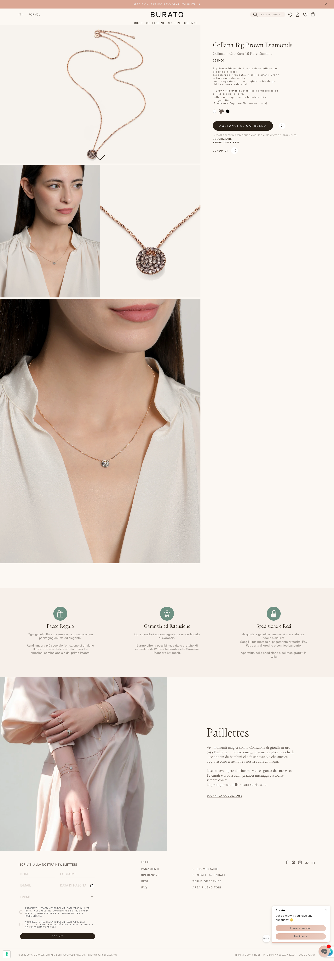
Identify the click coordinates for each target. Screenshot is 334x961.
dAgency (112, 954)
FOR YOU (35, 14)
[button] (282, 126)
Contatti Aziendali (209, 875)
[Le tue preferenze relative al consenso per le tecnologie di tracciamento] (6, 954)
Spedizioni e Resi (226, 142)
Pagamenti (150, 869)
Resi (144, 881)
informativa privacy (43, 927)
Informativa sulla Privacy (279, 954)
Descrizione (222, 138)
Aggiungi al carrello (242, 126)
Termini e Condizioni (247, 954)
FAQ (144, 887)
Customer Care (205, 869)
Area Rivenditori (207, 887)
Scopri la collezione (224, 795)
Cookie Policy (307, 954)
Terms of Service (207, 881)
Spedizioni (150, 875)
